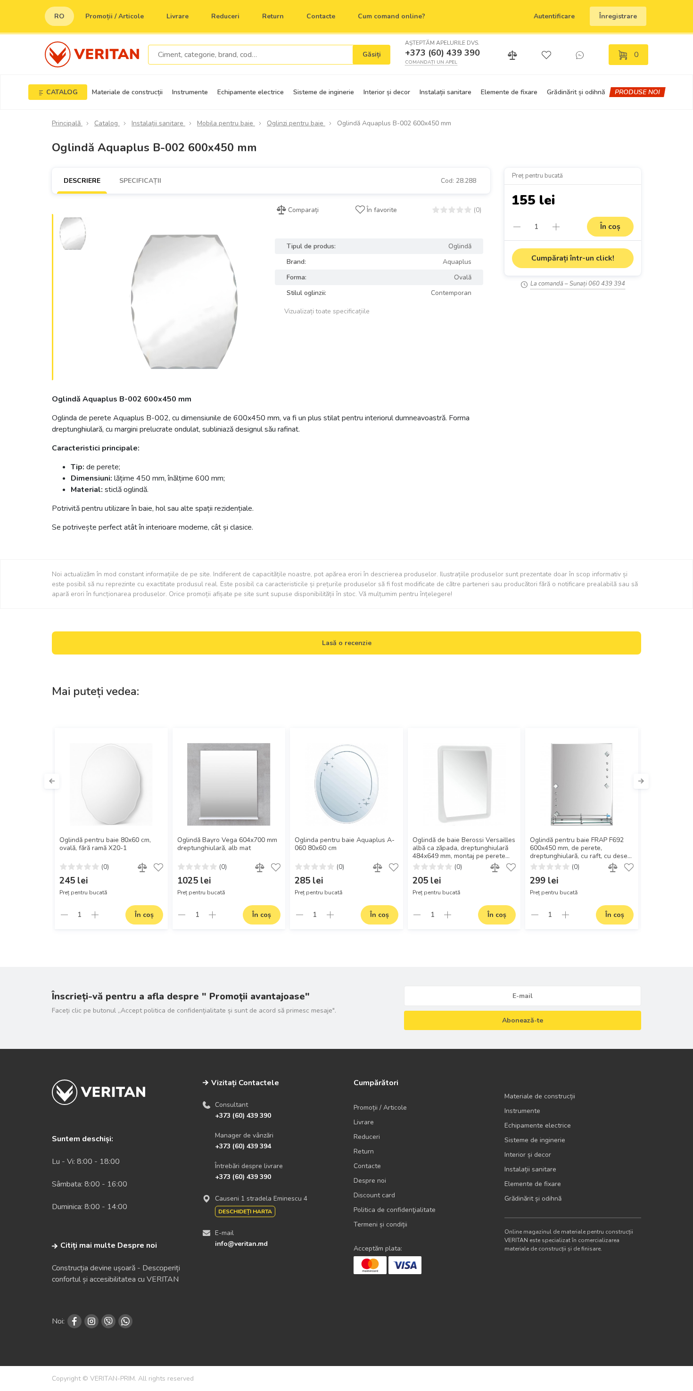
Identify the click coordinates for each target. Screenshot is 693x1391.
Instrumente (190, 92)
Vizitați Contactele (245, 1083)
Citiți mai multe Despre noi (108, 1245)
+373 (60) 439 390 (442, 52)
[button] (51, 781)
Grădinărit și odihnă (576, 92)
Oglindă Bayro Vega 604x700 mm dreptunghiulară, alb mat (227, 844)
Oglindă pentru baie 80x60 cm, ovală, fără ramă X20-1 (105, 844)
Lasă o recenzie (346, 642)
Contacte (320, 16)
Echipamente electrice (250, 92)
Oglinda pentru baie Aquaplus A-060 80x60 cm (345, 844)
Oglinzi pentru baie (296, 123)
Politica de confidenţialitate (395, 1209)
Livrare (177, 16)
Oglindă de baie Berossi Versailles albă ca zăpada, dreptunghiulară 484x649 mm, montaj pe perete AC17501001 (463, 848)
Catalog (107, 123)
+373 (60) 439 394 (243, 1146)
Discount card (374, 1195)
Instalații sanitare (445, 92)
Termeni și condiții (380, 1224)
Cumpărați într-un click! (572, 258)
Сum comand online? (391, 16)
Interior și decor (386, 92)
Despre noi (370, 1180)
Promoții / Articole (114, 16)
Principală (67, 123)
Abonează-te (522, 1020)
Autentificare (554, 16)
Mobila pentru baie (226, 123)
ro (59, 16)
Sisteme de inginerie (323, 92)
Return (273, 16)
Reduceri (225, 16)
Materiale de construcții (127, 92)
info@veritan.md (241, 1243)
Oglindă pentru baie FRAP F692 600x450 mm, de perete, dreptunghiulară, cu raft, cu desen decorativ (580, 848)
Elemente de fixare (509, 92)
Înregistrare (618, 16)
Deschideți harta (245, 1211)
